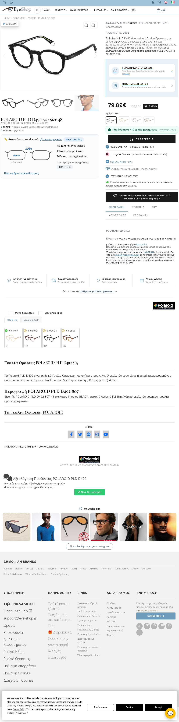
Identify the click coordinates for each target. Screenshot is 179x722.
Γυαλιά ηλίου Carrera (88, 616)
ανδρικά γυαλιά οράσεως (97, 291)
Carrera (40, 568)
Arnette (64, 568)
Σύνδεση (111, 603)
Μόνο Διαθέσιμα (24, 313)
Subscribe (154, 616)
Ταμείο (110, 635)
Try (154, 207)
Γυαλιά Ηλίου (13, 651)
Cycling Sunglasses (87, 620)
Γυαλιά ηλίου (84, 625)
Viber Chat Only (16, 611)
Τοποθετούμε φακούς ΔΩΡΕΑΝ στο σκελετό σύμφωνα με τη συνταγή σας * (144, 197)
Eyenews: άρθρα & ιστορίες (87, 605)
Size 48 (12, 320)
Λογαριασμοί (58, 644)
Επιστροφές (57, 657)
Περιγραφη (116, 207)
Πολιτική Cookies (16, 673)
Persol (29, 568)
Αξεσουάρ (31, 320)
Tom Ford (106, 568)
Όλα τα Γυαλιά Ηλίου (36, 574)
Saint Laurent (121, 568)
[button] (37, 10)
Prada (83, 568)
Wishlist (111, 621)
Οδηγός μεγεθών (52, 139)
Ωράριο (9, 625)
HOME (7, 18)
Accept (158, 707)
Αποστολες (117, 215)
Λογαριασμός (114, 607)
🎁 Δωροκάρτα (60, 632)
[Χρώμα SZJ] (123, 120)
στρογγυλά (141, 244)
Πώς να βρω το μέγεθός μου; (21, 173)
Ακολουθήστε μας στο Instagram (91, 546)
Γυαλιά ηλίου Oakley (88, 629)
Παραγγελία (144, 139)
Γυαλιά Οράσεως (60, 574)
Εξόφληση (141, 215)
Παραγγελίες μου (116, 626)
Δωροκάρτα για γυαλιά (85, 640)
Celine (135, 568)
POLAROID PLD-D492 (46, 18)
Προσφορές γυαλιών (88, 634)
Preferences (100, 707)
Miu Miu (94, 568)
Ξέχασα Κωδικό (115, 630)
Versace (146, 568)
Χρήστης (111, 616)
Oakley (19, 568)
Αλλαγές (54, 651)
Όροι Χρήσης (58, 638)
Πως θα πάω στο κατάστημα (59, 617)
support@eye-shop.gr (20, 618)
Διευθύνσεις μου (116, 612)
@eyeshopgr (92, 508)
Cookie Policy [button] (19, 709)
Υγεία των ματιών (86, 611)
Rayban (7, 568)
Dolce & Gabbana (12, 574)
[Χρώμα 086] (149, 120)
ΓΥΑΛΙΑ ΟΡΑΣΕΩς (19, 18)
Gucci (74, 568)
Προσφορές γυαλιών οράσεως (88, 648)
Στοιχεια (138, 207)
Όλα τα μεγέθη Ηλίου (88, 655)
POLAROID (32, 18)
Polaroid (52, 568)
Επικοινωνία (13, 632)
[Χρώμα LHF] (136, 120)
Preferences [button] (21, 713)
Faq (51, 626)
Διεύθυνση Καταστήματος (14, 642)
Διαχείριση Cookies (18, 680)
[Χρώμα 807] (111, 120)
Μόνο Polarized (53, 313)
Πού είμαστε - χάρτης (58, 606)
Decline (129, 707)
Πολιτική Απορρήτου (19, 666)
